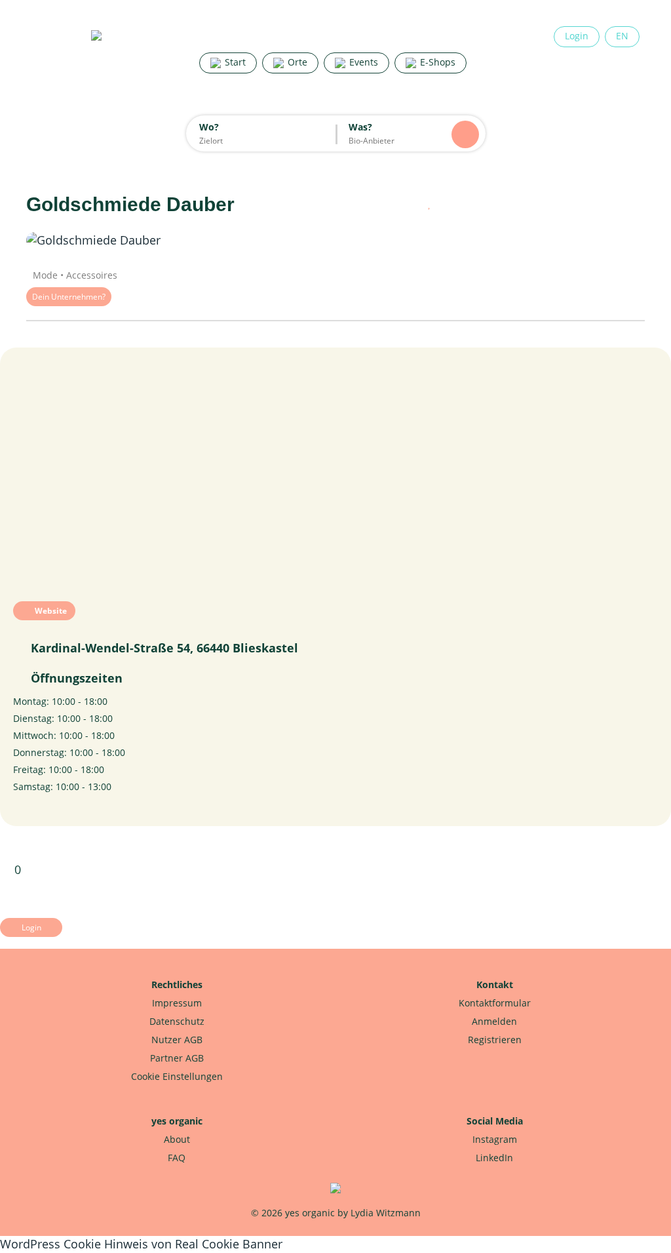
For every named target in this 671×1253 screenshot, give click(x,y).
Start (234, 62)
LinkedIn (494, 1157)
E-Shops (436, 62)
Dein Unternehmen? (68, 296)
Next (605, 240)
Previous (65, 240)
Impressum (177, 1003)
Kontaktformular (495, 1003)
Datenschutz (176, 1021)
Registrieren (495, 1039)
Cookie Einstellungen (177, 1076)
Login (576, 36)
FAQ (176, 1157)
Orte (296, 62)
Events (362, 62)
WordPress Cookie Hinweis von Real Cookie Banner (141, 1244)
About (177, 1139)
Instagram (494, 1139)
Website (50, 610)
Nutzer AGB (176, 1039)
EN (622, 36)
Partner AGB (177, 1058)
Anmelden (494, 1021)
